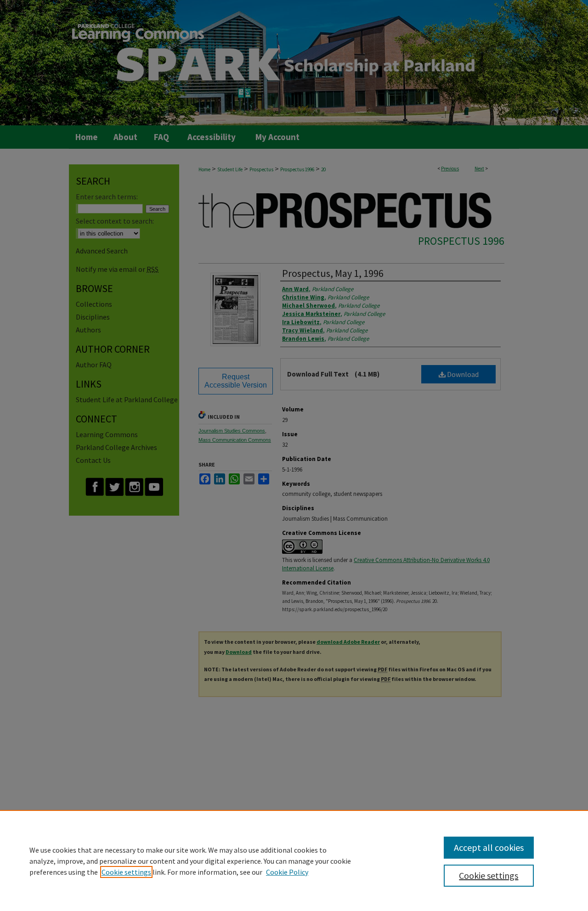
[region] (294, 860)
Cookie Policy (287, 872)
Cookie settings (126, 872)
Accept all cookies (489, 847)
